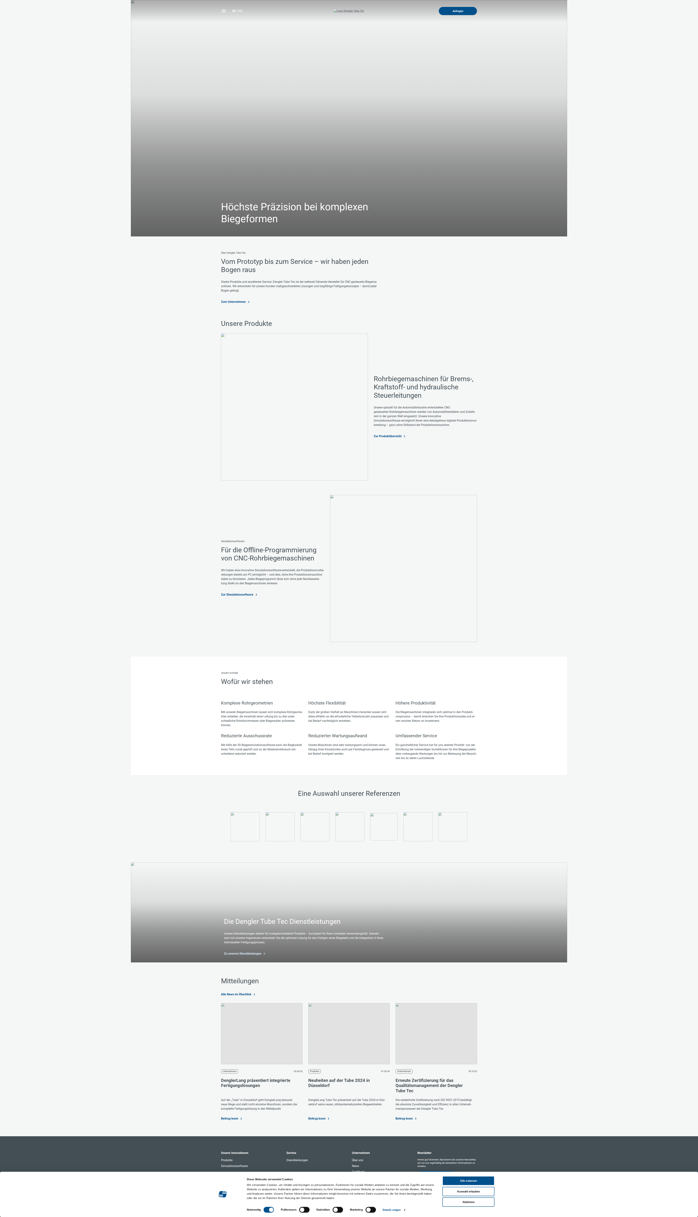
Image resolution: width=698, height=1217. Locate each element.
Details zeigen (392, 1209)
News (355, 1166)
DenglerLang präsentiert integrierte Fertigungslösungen (255, 1083)
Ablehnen (468, 1202)
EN (240, 11)
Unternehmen (229, 1071)
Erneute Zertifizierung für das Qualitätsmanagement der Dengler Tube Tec (429, 1086)
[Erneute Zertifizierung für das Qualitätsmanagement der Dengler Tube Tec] (436, 1034)
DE (234, 11)
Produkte (314, 1071)
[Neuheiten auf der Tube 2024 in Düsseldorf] (349, 1034)
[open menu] (224, 11)
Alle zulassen (468, 1180)
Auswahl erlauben (468, 1191)
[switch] (304, 1210)
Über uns (357, 1160)
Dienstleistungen (297, 1160)
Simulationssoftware (234, 1166)
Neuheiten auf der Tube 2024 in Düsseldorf (339, 1083)
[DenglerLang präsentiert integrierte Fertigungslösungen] (261, 1034)
